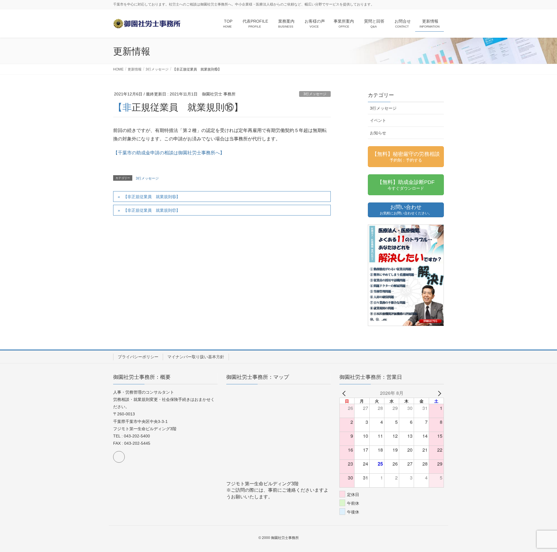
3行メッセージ (314, 94)
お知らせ (378, 133)
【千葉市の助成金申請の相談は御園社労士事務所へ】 (169, 152)
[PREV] (344, 393)
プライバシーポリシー (138, 356)
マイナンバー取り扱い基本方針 (195, 356)
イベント (378, 120)
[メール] (119, 457)
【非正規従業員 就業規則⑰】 (151, 210)
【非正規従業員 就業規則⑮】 (151, 196)
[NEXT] (438, 393)
